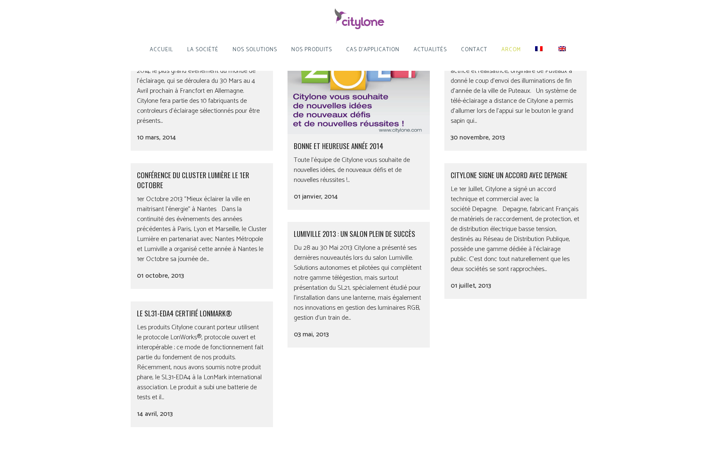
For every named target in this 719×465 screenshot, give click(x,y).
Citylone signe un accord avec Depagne (509, 175)
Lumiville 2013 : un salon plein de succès (354, 234)
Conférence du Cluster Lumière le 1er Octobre (193, 180)
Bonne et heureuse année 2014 (338, 146)
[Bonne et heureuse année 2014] (359, 79)
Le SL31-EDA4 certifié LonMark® (184, 313)
